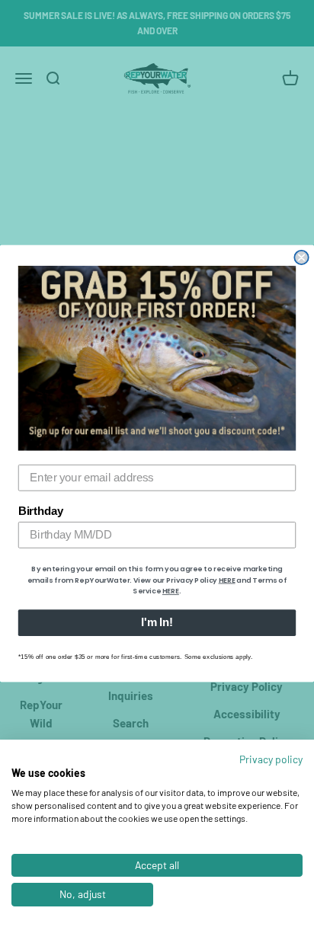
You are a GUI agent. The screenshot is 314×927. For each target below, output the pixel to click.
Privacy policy (271, 759)
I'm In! (156, 623)
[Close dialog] (301, 257)
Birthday (41, 511)
